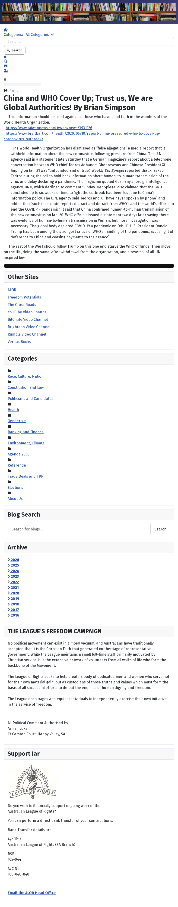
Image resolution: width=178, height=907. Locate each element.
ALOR (12, 290)
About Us (15, 498)
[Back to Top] (169, 898)
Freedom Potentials (24, 297)
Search (16, 50)
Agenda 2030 (18, 454)
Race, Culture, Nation (26, 376)
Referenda (17, 465)
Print (13, 90)
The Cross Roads (22, 304)
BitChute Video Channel (28, 319)
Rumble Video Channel (27, 334)
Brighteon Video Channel (29, 327)
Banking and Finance (26, 432)
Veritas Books (19, 342)
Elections (15, 487)
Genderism (17, 421)
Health (13, 410)
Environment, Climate (26, 443)
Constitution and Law (26, 387)
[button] (89, 61)
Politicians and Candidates (30, 398)
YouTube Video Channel (28, 312)
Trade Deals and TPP (25, 476)
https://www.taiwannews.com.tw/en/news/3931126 (49, 128)
